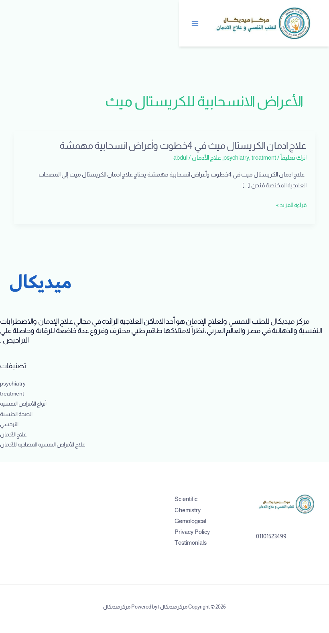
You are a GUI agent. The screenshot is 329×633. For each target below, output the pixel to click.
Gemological (190, 521)
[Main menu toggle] (195, 23)
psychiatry (236, 157)
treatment (264, 157)
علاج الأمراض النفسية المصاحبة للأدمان (42, 445)
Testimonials (191, 543)
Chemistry (188, 510)
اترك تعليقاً (293, 157)
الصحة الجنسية (16, 414)
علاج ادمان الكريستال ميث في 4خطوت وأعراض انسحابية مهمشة (183, 145)
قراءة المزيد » (291, 205)
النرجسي (9, 424)
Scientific (186, 499)
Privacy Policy (192, 532)
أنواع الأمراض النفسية (23, 404)
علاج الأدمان (206, 157)
